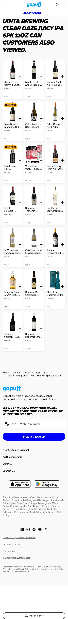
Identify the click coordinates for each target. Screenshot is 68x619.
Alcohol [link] (17, 372)
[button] (63, 4)
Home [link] (6, 372)
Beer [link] (27, 372)
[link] (34, 4)
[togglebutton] (34, 615)
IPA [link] (46, 372)
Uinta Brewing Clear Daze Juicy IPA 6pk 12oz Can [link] (34, 375)
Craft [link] (37, 372)
